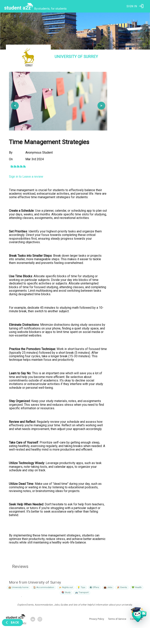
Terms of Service (104, 360)
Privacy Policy (86, 360)
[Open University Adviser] (137, 615)
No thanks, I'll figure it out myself (75, 368)
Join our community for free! (75, 352)
